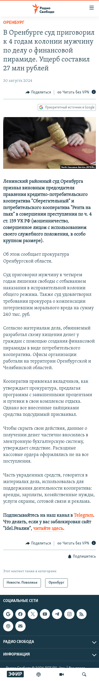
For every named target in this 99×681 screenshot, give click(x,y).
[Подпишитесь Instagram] (69, 614)
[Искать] (84, 674)
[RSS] (82, 614)
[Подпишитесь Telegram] (57, 614)
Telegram (83, 515)
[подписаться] (20, 626)
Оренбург (13, 22)
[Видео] (61, 674)
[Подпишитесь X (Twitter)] (33, 614)
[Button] (38, 92)
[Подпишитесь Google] (8, 614)
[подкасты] (38, 674)
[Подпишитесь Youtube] (45, 614)
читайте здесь (48, 528)
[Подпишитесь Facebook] (20, 614)
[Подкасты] (8, 626)
